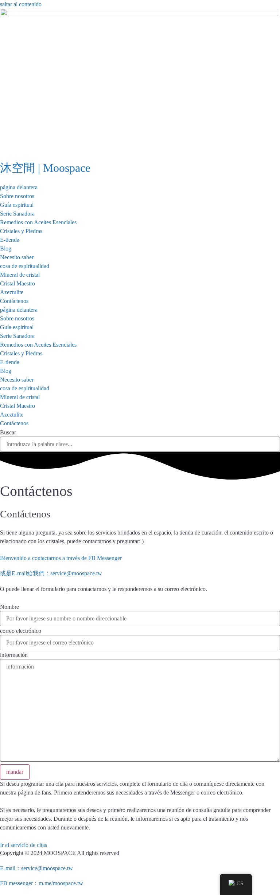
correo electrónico (20, 631)
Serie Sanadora (17, 213)
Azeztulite (11, 292)
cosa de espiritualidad (24, 266)
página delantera (19, 187)
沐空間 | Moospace (45, 167)
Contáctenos (14, 301)
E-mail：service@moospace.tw (36, 868)
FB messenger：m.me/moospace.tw (41, 883)
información (14, 655)
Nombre (9, 607)
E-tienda (9, 240)
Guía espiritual (17, 205)
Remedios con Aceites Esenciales (38, 222)
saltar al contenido (21, 4)
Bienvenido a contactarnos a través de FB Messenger (61, 558)
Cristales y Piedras (21, 231)
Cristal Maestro (17, 283)
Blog (5, 248)
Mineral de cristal (20, 275)
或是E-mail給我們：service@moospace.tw (51, 573)
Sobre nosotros (17, 196)
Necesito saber (17, 257)
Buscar (8, 432)
